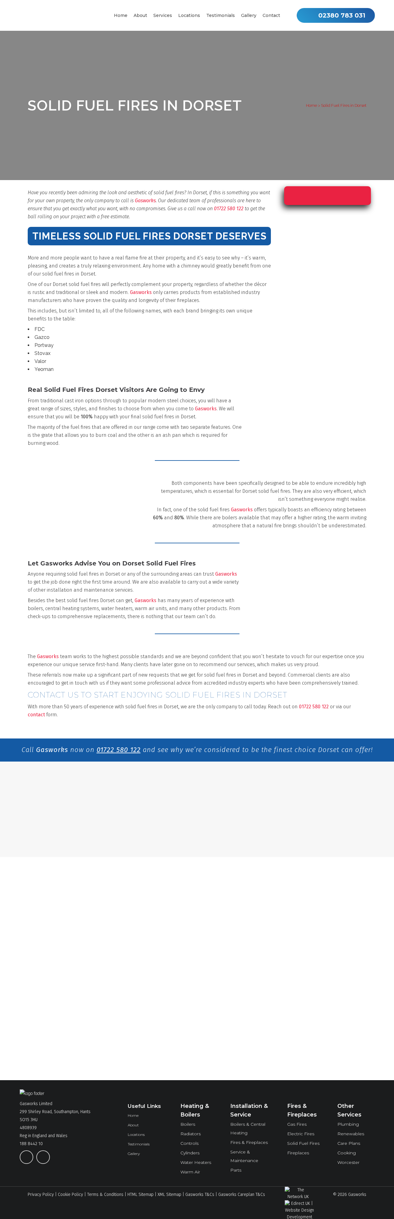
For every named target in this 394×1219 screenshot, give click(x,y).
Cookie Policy (70, 1194)
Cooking (346, 1153)
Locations (136, 1134)
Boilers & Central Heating (247, 1128)
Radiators (190, 1134)
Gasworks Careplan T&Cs (241, 1194)
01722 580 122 (228, 208)
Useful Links (144, 1106)
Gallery (134, 1153)
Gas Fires (297, 1124)
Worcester (348, 1162)
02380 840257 (126, 1002)
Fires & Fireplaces (249, 1142)
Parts (235, 1170)
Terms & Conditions (105, 1194)
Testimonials (139, 1144)
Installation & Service (249, 1110)
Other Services (349, 1110)
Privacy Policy (41, 1194)
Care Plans (348, 1143)
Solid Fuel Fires (303, 1143)
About (133, 1125)
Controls (189, 1143)
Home (311, 105)
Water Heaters (195, 1162)
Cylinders (189, 1153)
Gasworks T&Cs (199, 1194)
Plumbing (348, 1124)
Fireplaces (298, 1153)
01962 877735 (126, 988)
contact (36, 715)
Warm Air (190, 1172)
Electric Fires (300, 1134)
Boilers (187, 1124)
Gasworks (145, 200)
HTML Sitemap (140, 1194)
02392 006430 (126, 1031)
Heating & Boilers (194, 1110)
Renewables (350, 1134)
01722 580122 (126, 1016)
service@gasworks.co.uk (52, 1053)
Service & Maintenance (244, 1156)
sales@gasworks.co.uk (49, 1062)
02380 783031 (126, 973)
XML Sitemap (169, 1194)
